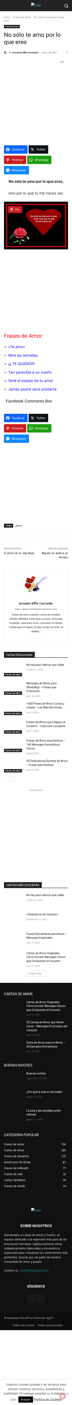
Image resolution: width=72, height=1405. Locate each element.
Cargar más (34, 973)
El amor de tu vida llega (19, 553)
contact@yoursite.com (34, 1270)
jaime (19, 525)
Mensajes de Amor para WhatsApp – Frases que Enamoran (41, 687)
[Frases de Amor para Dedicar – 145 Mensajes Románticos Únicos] (13, 745)
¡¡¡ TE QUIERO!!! (21, 363)
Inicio (7, 17)
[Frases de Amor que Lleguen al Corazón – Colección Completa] (13, 727)
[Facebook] (32, 637)
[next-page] (12, 779)
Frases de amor (22, 17)
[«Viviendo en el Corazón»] (13, 919)
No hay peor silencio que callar (45, 664)
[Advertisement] (36, 105)
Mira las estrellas (23, 355)
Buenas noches (36, 1073)
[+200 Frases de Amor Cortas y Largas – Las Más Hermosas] (13, 708)
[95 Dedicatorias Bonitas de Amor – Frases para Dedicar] (13, 765)
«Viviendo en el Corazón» (42, 914)
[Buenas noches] (13, 1078)
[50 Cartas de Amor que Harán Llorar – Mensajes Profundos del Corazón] (13, 1027)
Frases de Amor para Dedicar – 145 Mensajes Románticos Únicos (45, 744)
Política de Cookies (48, 1399)
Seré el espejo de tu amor (30, 380)
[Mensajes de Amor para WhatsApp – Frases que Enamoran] (13, 688)
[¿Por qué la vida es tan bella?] (13, 1096)
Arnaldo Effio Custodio (25, 52)
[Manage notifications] (62, 1396)
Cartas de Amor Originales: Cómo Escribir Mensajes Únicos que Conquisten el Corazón (46, 957)
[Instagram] (41, 1298)
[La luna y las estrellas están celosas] (13, 1115)
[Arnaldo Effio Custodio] (6, 53)
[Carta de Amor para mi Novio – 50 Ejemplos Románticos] (13, 1047)
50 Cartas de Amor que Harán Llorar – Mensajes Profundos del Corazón (46, 1026)
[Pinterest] (39, 637)
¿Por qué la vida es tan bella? (44, 1092)
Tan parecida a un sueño (30, 372)
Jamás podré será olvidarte (32, 389)
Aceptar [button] (26, 1399)
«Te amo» (16, 347)
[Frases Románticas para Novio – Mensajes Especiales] (13, 938)
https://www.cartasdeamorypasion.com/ (36, 609)
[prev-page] (6, 779)
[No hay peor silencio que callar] (13, 669)
